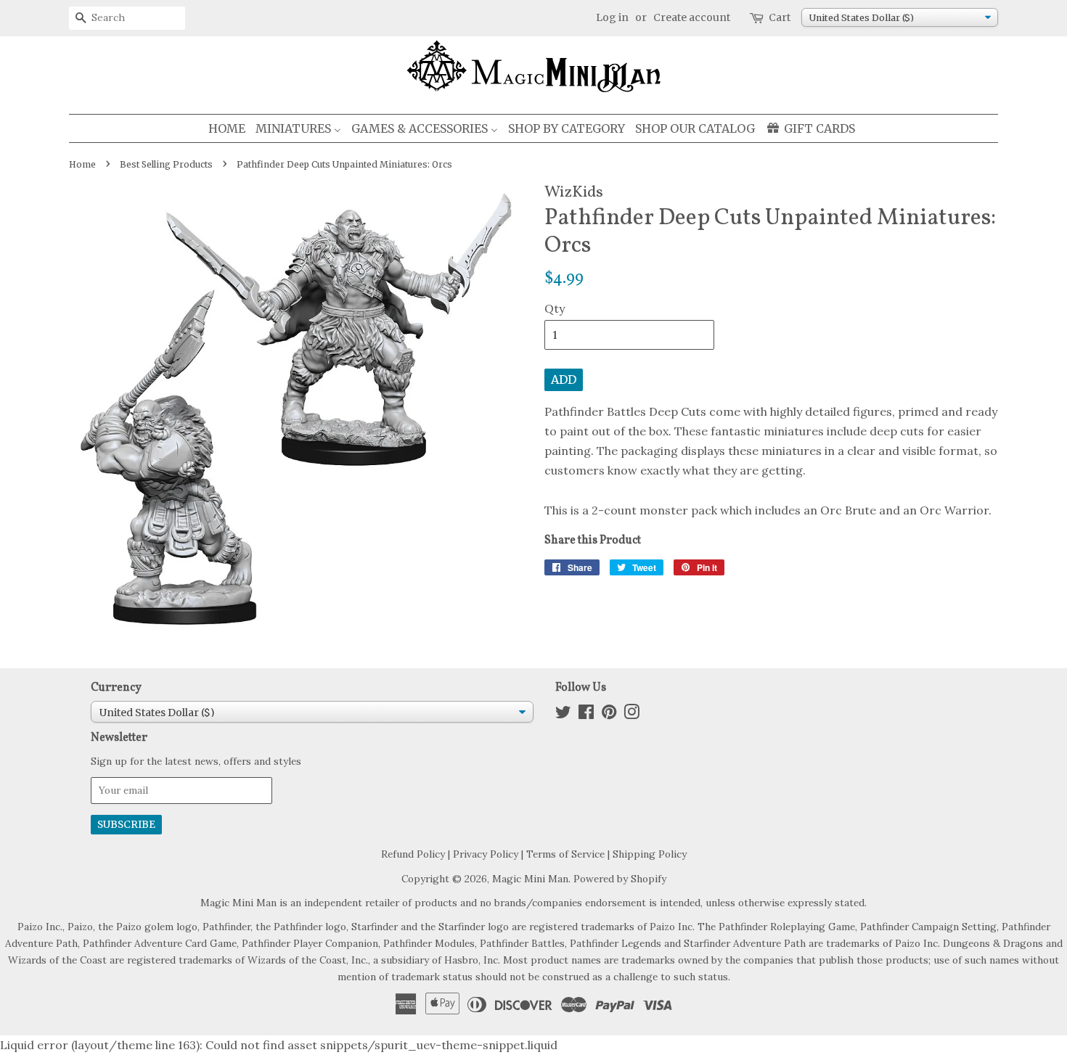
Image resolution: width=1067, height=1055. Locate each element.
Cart (779, 17)
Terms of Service (565, 854)
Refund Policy (413, 854)
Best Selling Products (166, 164)
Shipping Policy (650, 854)
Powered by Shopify (619, 878)
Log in (612, 17)
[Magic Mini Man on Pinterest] (609, 714)
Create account (691, 17)
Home (82, 164)
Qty (554, 308)
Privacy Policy (485, 854)
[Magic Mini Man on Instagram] (631, 714)
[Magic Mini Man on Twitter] (563, 714)
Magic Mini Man (530, 878)
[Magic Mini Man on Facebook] (586, 714)
